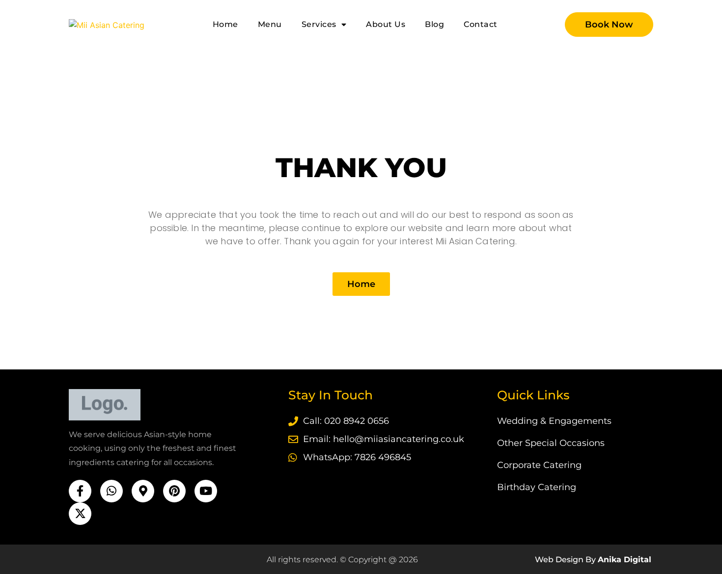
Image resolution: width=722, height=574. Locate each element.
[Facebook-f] (80, 491)
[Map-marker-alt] (143, 491)
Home (225, 24)
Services (319, 24)
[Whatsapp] (111, 491)
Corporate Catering (539, 465)
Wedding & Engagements (554, 421)
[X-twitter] (80, 513)
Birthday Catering (536, 487)
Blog (434, 24)
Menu (270, 24)
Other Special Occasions (551, 443)
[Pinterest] (174, 491)
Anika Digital (624, 559)
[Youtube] (205, 491)
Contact (481, 24)
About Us (385, 24)
